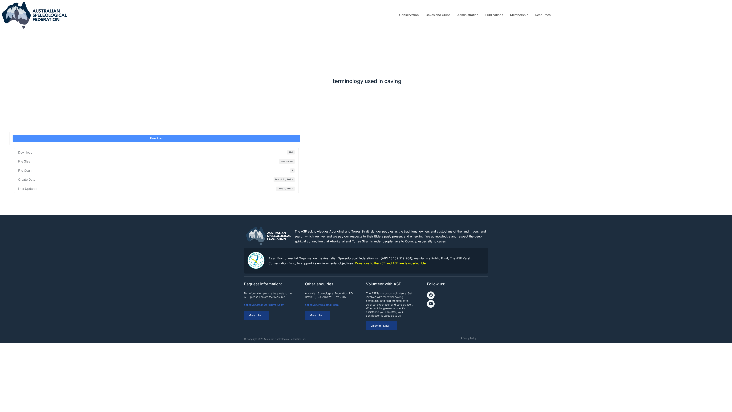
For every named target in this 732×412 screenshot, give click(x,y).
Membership (519, 15)
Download (156, 138)
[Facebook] (431, 295)
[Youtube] (431, 304)
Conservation (409, 15)
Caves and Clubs (438, 15)
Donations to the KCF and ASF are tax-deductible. (391, 263)
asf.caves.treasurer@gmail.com (264, 304)
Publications (494, 15)
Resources (543, 15)
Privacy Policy (469, 338)
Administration (467, 15)
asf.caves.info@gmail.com (322, 304)
